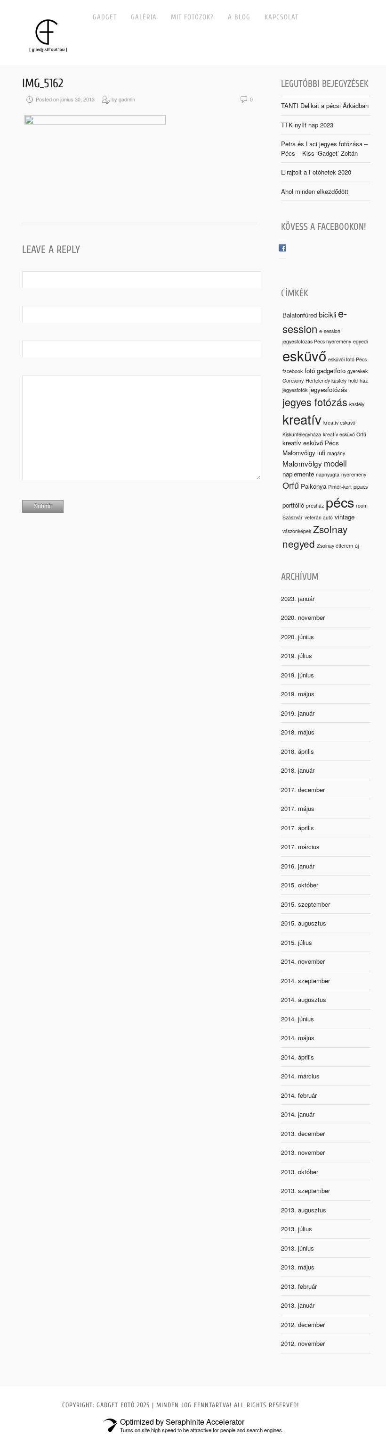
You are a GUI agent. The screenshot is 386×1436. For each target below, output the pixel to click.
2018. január (297, 770)
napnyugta (327, 474)
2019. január (297, 713)
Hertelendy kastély (326, 380)
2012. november (303, 1343)
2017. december (303, 789)
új (357, 545)
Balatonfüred (299, 314)
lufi (321, 452)
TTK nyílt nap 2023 (307, 124)
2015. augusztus (303, 922)
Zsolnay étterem (335, 545)
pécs (340, 501)
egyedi (360, 341)
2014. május (297, 1037)
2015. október (299, 884)
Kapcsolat (281, 17)
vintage (344, 516)
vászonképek (296, 530)
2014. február (299, 1095)
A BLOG (239, 17)
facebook (292, 371)
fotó (310, 370)
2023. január (297, 598)
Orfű (290, 485)
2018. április (297, 751)
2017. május (297, 808)
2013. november (303, 1152)
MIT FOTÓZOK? (192, 17)
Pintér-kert (340, 486)
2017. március (300, 846)
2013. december (303, 1133)
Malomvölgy (302, 463)
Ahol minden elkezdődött (314, 191)
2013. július (296, 1228)
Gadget (105, 17)
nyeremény (353, 474)
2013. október (299, 1171)
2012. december (303, 1324)
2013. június (297, 1248)
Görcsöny (293, 380)
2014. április (297, 1056)
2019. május (297, 693)
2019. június (297, 674)
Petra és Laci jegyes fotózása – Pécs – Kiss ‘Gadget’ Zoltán (324, 148)
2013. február (299, 1286)
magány (336, 453)
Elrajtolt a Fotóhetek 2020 (316, 171)
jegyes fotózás (314, 401)
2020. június (297, 636)
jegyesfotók (294, 389)
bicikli (327, 314)
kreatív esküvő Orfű (344, 434)
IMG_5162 (42, 83)
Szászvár (292, 517)
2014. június (297, 1018)
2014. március (300, 1075)
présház (315, 505)
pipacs (361, 486)
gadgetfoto (331, 370)
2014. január (297, 1114)
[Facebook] (282, 248)
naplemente (298, 473)
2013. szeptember (305, 1190)
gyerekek (357, 371)
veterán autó (319, 517)
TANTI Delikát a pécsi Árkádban (325, 105)
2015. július (296, 942)
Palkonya (313, 486)
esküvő (304, 355)
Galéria (144, 17)
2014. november (303, 961)
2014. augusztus (303, 999)
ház (364, 380)
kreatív (302, 418)
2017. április (297, 827)
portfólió (293, 505)
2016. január (297, 865)
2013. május (297, 1266)
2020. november (303, 617)
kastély (356, 404)
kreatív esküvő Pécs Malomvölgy (310, 447)
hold (353, 380)
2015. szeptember (305, 904)
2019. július (296, 655)
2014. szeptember (305, 980)
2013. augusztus (303, 1209)
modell (335, 463)
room (362, 505)
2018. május (297, 731)
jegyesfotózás (328, 389)
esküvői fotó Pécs (347, 359)
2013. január (297, 1305)
